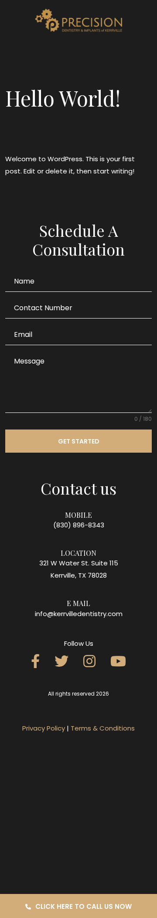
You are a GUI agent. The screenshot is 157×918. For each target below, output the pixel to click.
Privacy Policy (43, 728)
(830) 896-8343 (78, 525)
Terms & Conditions (103, 728)
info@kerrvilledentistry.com (79, 613)
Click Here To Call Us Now (83, 906)
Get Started (78, 441)
